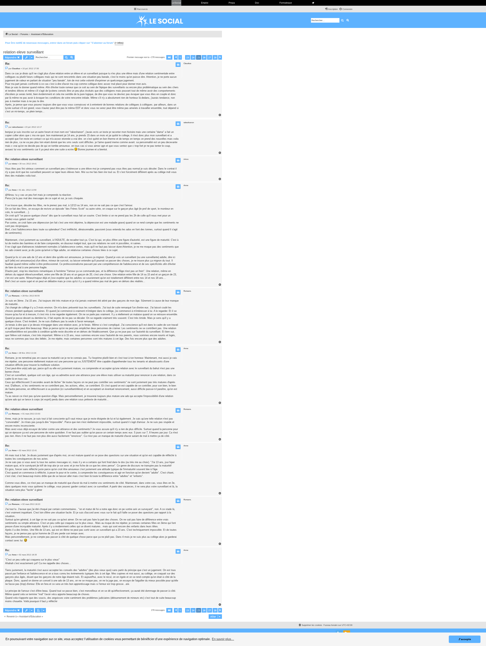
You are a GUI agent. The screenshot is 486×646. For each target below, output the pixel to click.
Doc (257, 3)
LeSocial (176, 3)
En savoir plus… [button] (223, 639)
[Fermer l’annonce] (219, 42)
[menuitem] (345, 9)
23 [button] (187, 57)
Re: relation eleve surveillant (24, 159)
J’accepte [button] (464, 639)
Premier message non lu (138, 57)
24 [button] (193, 57)
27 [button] (209, 57)
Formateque (285, 3)
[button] (169, 57)
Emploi (204, 3)
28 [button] (215, 57)
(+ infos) (119, 43)
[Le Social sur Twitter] (313, 3)
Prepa (232, 3)
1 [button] (180, 57)
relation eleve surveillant (23, 52)
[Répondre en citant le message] (178, 64)
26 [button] (204, 57)
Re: (7, 64)
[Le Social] (162, 20)
